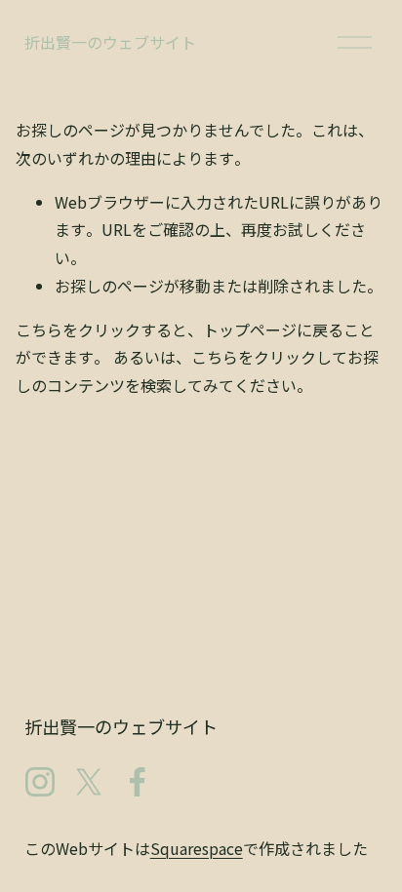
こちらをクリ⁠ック (78, 329)
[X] (88, 781)
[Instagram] (40, 781)
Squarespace (196, 848)
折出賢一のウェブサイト (110, 42)
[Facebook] (137, 781)
